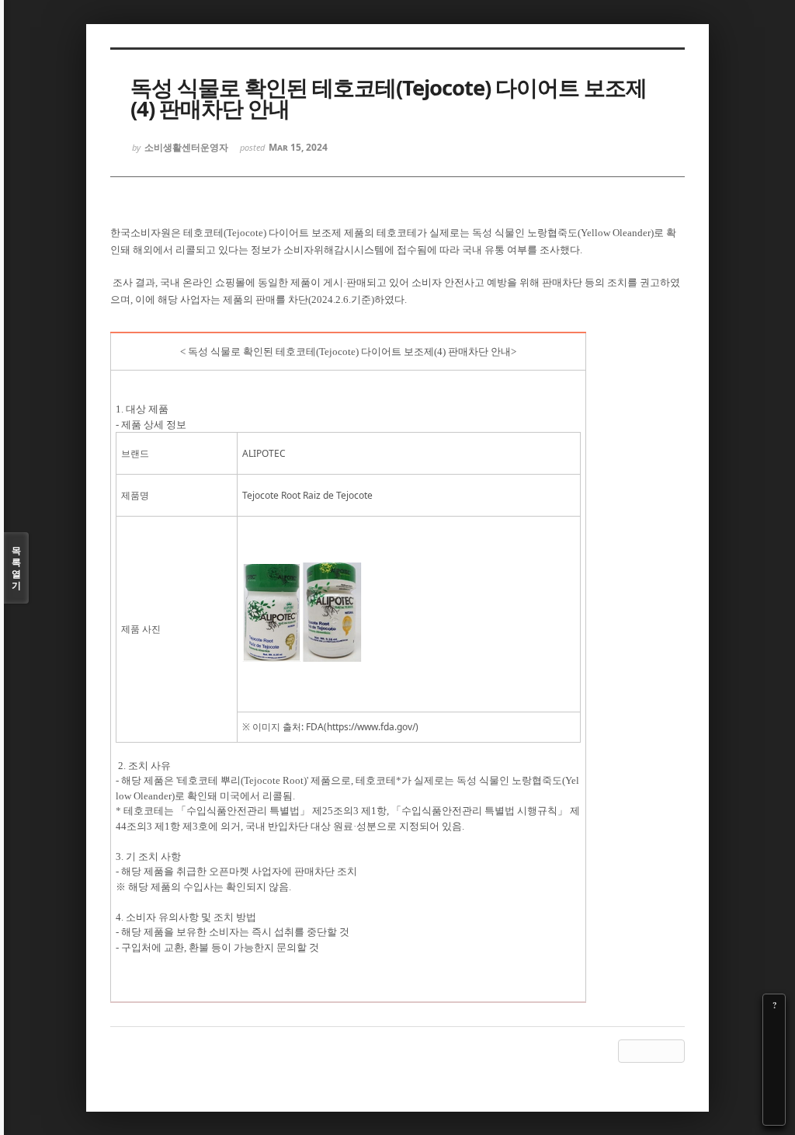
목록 (16, 568)
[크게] (774, 1027)
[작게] (774, 1049)
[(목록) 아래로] (774, 1092)
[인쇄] (774, 1114)
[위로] (774, 1070)
